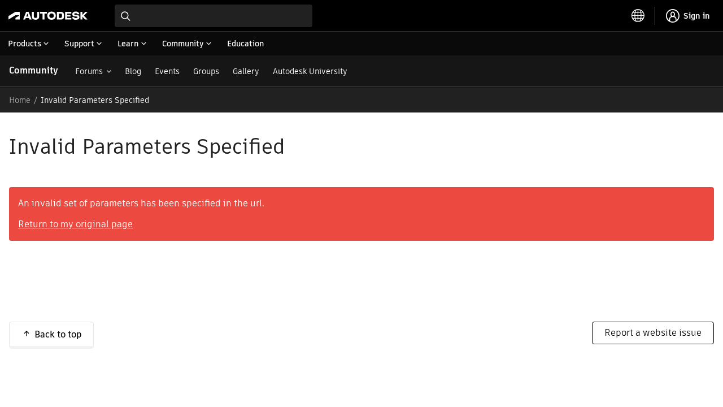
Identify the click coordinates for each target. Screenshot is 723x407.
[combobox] (213, 16)
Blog (133, 71)
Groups (206, 71)
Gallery (246, 71)
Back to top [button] (58, 334)
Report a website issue (653, 332)
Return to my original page (75, 224)
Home (20, 100)
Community (33, 70)
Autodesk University (310, 71)
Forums (89, 71)
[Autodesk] (48, 15)
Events (167, 71)
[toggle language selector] (638, 16)
